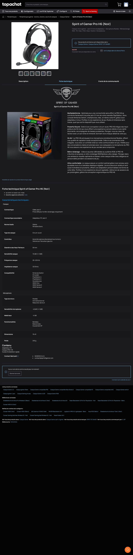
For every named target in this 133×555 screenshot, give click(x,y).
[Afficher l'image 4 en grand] (37, 73)
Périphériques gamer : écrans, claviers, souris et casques (38, 17)
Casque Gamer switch (122, 389)
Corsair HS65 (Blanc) (23, 411)
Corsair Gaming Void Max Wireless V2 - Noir (15, 415)
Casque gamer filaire (22, 389)
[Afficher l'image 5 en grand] (43, 73)
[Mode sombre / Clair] (130, 11)
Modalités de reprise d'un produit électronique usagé (17, 180)
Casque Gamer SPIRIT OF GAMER (99, 44)
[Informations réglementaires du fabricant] (18, 356)
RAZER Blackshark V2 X (55, 411)
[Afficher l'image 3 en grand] (32, 73)
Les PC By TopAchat (46, 11)
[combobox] (127, 4)
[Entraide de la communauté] (128, 550)
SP (124, 419)
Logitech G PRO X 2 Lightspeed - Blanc (75, 411)
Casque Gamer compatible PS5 (39, 389)
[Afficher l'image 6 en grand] (49, 73)
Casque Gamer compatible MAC (104, 389)
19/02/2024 (13, 422)
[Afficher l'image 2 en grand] (26, 73)
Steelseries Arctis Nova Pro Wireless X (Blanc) (16, 400)
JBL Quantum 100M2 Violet (39, 411)
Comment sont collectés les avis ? (121, 380)
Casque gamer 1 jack (9, 393)
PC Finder (76, 11)
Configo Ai (63, 11)
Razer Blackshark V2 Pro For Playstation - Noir (82, 400)
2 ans (25, 195)
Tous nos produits (11, 11)
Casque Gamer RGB (53, 393)
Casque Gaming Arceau (24, 393)
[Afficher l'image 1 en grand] (21, 73)
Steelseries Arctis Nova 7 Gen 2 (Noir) (111, 411)
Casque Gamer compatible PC (84, 389)
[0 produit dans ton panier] (119, 4)
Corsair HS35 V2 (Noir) (9, 404)
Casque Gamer (65, 17)
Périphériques (12, 17)
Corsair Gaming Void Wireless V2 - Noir (41, 415)
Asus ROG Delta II (93, 411)
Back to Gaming (91, 11)
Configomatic (28, 11)
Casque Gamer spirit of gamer (55, 419)
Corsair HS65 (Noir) (9, 411)
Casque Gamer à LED (39, 393)
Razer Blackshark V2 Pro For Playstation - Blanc (111, 400)
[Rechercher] (106, 4)
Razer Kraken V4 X (59, 415)
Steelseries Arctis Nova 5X (59, 400)
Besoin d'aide (120, 11)
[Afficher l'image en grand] (34, 45)
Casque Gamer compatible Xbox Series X (62, 389)
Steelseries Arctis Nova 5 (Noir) (41, 400)
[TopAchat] (11, 4)
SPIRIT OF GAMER (92, 419)
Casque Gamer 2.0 (8, 389)
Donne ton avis (15, 373)
